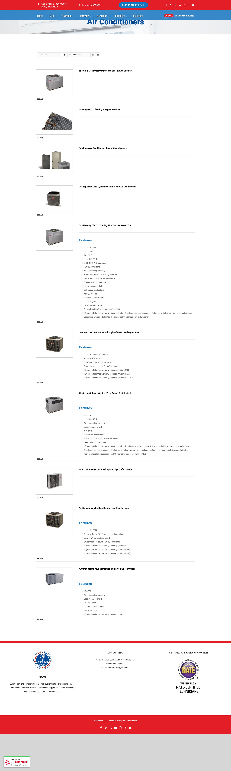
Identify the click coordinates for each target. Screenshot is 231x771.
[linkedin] (180, 5)
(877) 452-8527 (49, 6)
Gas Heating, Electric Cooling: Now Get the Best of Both (105, 225)
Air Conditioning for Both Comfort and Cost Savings (104, 508)
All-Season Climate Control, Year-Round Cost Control (105, 393)
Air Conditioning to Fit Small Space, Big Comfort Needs (105, 469)
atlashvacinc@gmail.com (118, 667)
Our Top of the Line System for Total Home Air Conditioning (107, 186)
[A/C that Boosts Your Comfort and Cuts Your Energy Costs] (54, 581)
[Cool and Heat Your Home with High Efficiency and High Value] (54, 344)
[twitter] (175, 5)
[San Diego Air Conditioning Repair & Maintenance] (54, 160)
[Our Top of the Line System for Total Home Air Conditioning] (54, 198)
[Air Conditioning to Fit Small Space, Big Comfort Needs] (54, 481)
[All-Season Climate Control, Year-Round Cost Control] (54, 405)
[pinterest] (171, 5)
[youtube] (193, 5)
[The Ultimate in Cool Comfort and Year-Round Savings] (54, 82)
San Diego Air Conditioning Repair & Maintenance (103, 148)
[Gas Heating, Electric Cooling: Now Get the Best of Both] (54, 237)
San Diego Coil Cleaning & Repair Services (99, 109)
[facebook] (167, 5)
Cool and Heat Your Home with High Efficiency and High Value (109, 332)
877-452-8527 (119, 664)
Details (41, 99)
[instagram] (184, 5)
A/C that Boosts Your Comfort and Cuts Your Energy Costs (107, 569)
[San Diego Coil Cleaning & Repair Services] (54, 121)
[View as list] (97, 55)
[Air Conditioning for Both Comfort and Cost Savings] (54, 520)
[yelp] (188, 5)
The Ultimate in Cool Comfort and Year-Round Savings (105, 70)
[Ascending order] (64, 54)
